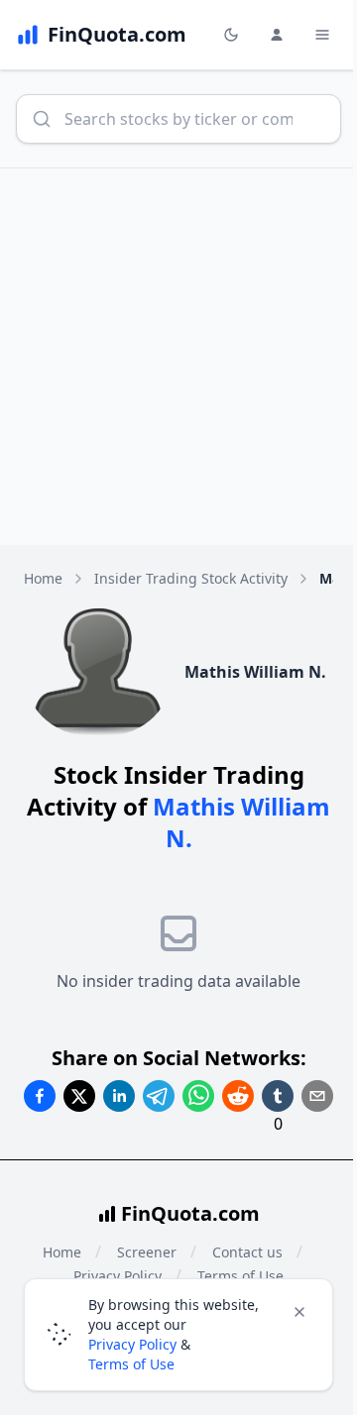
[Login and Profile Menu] (277, 35)
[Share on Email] (317, 1096)
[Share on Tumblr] (278, 1096)
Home (43, 578)
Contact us (247, 1252)
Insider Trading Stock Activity (191, 578)
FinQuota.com (190, 1213)
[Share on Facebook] (40, 1096)
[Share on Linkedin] (119, 1096)
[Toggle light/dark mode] (231, 35)
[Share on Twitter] (79, 1096)
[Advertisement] (178, 356)
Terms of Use (131, 1364)
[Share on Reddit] (238, 1096)
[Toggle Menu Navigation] (322, 35)
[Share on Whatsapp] (198, 1096)
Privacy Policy (132, 1344)
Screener (147, 1252)
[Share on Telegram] (159, 1096)
